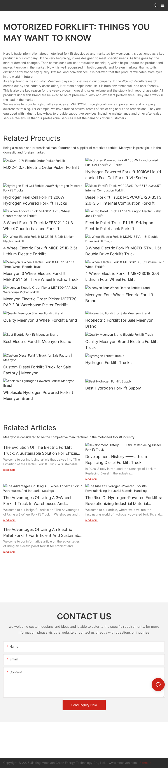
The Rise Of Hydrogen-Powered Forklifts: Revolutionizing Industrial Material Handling (123, 501)
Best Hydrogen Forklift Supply (113, 388)
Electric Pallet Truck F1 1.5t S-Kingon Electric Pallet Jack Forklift (119, 225)
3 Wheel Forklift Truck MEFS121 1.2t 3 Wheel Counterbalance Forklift (38, 225)
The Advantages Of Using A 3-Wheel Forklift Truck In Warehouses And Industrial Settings (37, 501)
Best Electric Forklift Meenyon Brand (37, 341)
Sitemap (145, 762)
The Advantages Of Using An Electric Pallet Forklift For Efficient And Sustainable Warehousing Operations (42, 532)
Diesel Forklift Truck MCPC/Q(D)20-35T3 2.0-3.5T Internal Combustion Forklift (123, 200)
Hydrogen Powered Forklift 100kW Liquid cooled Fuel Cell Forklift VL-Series (123, 174)
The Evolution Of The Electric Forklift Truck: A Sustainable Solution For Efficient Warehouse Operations (42, 450)
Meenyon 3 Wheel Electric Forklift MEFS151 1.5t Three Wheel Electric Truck (41, 276)
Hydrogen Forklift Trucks (108, 362)
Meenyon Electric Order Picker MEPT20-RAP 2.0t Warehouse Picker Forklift (40, 302)
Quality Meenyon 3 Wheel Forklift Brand (40, 320)
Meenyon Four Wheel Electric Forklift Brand (119, 297)
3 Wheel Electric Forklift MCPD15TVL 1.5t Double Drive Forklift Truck (123, 251)
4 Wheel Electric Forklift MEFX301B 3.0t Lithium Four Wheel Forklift (122, 276)
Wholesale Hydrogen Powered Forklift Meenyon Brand (38, 395)
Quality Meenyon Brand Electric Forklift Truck (121, 344)
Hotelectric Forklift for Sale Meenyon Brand (119, 323)
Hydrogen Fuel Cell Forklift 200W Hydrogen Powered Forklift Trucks (35, 200)
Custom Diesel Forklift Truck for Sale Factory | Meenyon (37, 370)
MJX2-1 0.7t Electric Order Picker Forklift (41, 167)
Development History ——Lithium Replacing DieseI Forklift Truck (116, 459)
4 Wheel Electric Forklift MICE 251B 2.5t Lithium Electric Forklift (40, 251)
